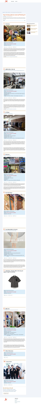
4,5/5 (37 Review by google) (11, 43)
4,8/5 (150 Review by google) (12, 175)
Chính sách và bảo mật (17, 401)
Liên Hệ (16, 400)
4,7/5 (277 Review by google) (12, 250)
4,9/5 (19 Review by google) (11, 291)
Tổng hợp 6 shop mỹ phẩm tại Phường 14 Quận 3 (10, 390)
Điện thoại (6, 182)
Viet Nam (6, 12)
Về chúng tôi (16, 399)
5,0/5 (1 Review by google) (11, 212)
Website (15, 182)
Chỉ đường (11, 182)
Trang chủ (4, 12)
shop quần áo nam (6, 393)
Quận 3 (9, 12)
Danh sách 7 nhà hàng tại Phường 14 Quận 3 (11, 56)
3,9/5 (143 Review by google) (12, 91)
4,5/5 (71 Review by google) (11, 133)
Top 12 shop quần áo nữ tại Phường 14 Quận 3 (9, 391)
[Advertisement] (20, 7)
